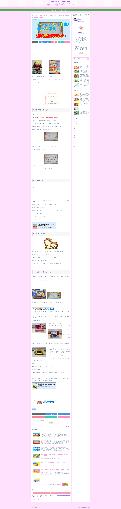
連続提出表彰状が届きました (52, 96)
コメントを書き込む (51, 492)
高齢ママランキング (82, 19)
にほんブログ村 (81, 21)
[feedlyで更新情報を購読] (50, 423)
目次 (49, 93)
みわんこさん (81, 32)
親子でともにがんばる (50, 101)
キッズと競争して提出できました (52, 103)
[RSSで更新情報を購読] (52, 423)
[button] (67, 42)
